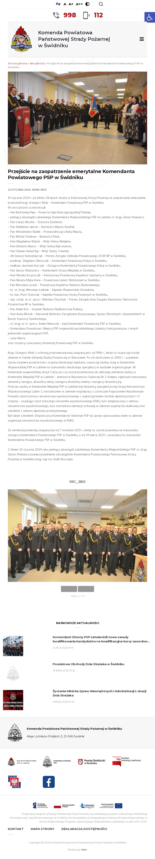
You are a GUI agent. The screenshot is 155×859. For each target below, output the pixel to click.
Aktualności (37, 63)
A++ (79, 4)
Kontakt (16, 829)
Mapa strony (42, 829)
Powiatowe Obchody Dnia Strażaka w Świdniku (88, 664)
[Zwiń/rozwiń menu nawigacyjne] (141, 39)
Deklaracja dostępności (84, 829)
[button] (150, 17)
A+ (71, 4)
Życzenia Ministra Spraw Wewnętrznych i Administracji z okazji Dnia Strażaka (99, 693)
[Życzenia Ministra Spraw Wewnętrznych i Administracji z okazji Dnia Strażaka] (13, 700)
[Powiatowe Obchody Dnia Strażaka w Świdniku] (13, 673)
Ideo (84, 850)
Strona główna (17, 63)
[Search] (100, 4)
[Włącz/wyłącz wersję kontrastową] (87, 4)
